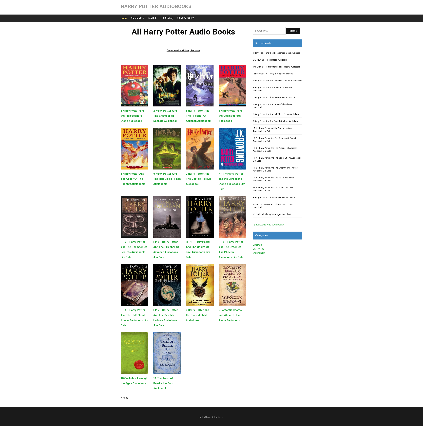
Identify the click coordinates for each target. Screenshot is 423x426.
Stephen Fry (137, 18)
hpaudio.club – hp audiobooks (268, 224)
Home (124, 18)
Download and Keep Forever (183, 50)
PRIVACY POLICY (185, 18)
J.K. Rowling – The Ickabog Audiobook (270, 60)
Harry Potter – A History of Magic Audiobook (273, 74)
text (125, 397)
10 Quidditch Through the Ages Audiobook (272, 214)
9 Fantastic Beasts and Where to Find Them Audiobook (230, 315)
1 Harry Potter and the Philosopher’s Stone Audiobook (132, 115)
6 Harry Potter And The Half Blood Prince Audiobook (167, 179)
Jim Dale (152, 18)
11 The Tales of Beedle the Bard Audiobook (163, 383)
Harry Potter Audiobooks (156, 6)
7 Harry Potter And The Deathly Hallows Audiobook (198, 179)
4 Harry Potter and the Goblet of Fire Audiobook (230, 115)
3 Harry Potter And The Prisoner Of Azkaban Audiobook (198, 115)
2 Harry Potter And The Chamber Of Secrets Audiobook (165, 115)
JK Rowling (167, 18)
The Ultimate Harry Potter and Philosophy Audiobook (276, 67)
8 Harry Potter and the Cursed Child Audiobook (197, 315)
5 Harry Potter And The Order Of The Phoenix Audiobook (133, 179)
